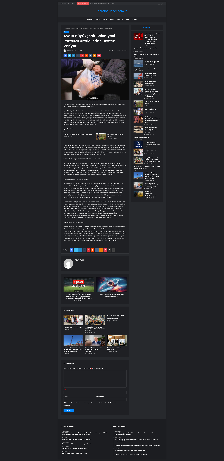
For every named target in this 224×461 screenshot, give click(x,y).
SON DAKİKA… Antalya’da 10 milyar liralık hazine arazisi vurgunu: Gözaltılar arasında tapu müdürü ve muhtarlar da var (152, 38)
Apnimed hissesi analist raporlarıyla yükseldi (78, 134)
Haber (98, 19)
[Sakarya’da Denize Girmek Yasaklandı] (138, 76)
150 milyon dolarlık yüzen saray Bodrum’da (152, 62)
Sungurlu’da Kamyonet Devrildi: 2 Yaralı (146, 69)
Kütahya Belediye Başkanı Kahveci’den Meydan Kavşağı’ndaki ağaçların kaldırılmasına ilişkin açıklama (152, 93)
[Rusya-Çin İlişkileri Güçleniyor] (138, 111)
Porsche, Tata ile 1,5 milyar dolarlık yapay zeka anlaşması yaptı (115, 317)
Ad (65, 389)
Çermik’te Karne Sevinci (141, 137)
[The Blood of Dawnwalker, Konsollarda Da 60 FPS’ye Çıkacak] (138, 194)
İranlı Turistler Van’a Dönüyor (73, 327)
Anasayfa (90, 19)
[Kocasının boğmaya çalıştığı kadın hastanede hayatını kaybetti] (138, 129)
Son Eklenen (147, 27)
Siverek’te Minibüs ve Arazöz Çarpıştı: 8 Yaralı (102, 3)
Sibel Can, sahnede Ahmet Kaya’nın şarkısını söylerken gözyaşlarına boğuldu (152, 119)
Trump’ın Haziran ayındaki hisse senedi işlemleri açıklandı (93, 349)
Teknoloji (119, 19)
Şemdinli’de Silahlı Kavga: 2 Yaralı (150, 82)
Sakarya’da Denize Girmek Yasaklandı (150, 74)
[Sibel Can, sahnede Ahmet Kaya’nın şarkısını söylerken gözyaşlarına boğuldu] (138, 119)
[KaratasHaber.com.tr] (112, 11)
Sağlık (112, 19)
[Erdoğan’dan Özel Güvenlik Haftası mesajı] (138, 144)
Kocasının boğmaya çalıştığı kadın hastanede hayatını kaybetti (150, 130)
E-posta (66, 396)
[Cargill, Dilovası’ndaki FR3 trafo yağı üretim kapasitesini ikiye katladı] (95, 320)
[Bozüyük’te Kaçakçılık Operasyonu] (117, 340)
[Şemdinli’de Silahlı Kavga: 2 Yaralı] (138, 84)
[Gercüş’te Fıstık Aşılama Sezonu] (101, 136)
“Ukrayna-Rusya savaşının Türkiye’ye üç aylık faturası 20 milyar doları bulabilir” (73, 349)
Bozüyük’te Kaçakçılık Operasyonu (114, 348)
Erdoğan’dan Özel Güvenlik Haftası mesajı (152, 143)
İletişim (134, 19)
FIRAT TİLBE (70, 50)
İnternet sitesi (100, 396)
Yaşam (127, 19)
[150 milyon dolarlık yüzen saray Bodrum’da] (138, 63)
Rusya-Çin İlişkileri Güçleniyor (150, 110)
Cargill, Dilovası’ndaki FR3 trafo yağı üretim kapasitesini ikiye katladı (95, 328)
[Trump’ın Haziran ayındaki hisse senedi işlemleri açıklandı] (95, 340)
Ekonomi (104, 19)
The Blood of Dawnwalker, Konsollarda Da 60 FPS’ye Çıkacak (150, 194)
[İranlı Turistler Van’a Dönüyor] (73, 320)
